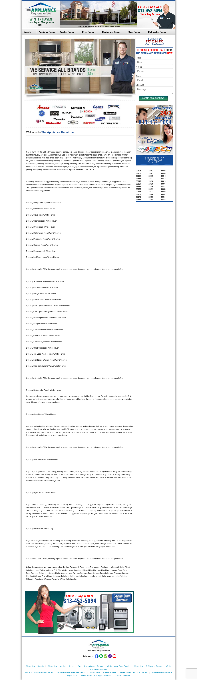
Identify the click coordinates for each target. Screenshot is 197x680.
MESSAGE (140, 85)
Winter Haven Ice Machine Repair (71, 672)
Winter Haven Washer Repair (90, 666)
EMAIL (138, 76)
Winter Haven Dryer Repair (118, 666)
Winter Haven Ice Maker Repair (103, 672)
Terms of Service (123, 675)
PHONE (139, 67)
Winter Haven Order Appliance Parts (96, 675)
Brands (27, 31)
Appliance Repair (47, 31)
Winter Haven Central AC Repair (133, 672)
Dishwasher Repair (157, 31)
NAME (138, 58)
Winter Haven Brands (35, 666)
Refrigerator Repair (111, 31)
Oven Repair (134, 31)
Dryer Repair (88, 31)
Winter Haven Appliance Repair (61, 666)
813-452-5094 (150, 10)
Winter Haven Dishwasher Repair (39, 672)
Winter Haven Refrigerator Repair (148, 666)
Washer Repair (67, 31)
